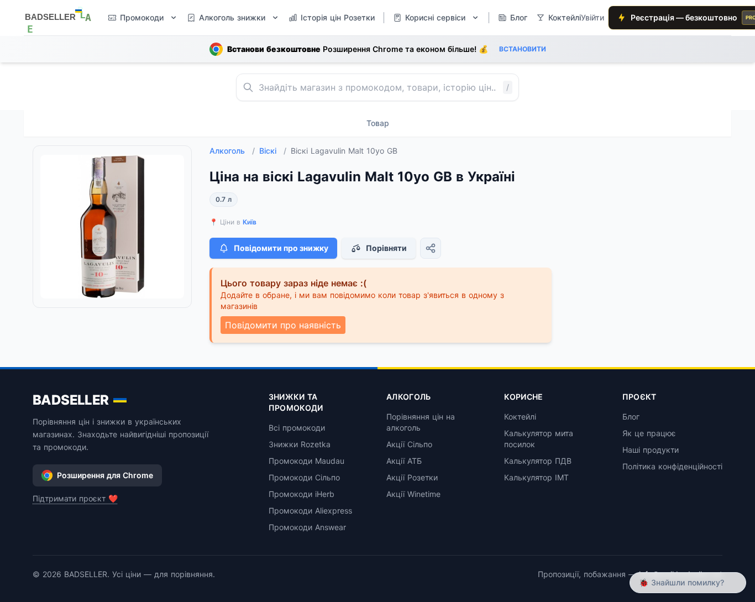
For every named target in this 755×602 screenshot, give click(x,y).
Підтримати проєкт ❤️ (75, 498)
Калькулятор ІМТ (536, 477)
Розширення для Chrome (105, 475)
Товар (377, 123)
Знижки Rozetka (300, 444)
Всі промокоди (297, 427)
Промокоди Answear (307, 527)
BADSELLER (71, 400)
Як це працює (649, 433)
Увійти (592, 17)
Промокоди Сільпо (304, 477)
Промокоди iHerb (301, 494)
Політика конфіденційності (672, 466)
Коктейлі (520, 416)
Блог (630, 416)
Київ (249, 222)
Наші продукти (650, 449)
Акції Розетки (412, 477)
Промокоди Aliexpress (310, 510)
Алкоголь (232, 150)
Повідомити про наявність (283, 325)
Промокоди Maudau (306, 460)
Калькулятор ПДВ (538, 460)
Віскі (272, 150)
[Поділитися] (430, 248)
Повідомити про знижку (281, 248)
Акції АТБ (404, 460)
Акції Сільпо (409, 444)
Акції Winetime (413, 494)
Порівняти (386, 248)
